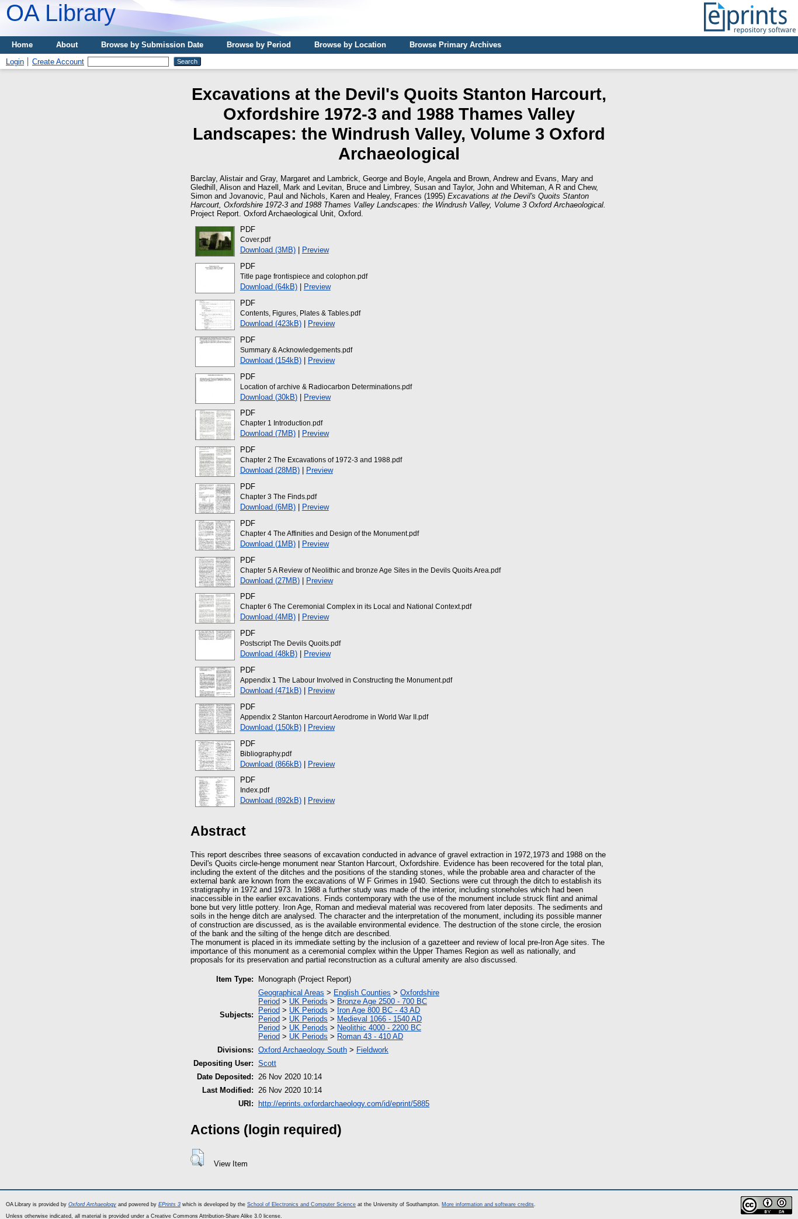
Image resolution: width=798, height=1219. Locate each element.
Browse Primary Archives (455, 44)
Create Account (58, 61)
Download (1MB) (268, 543)
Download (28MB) (270, 470)
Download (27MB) (270, 580)
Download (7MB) (268, 433)
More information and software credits (488, 1204)
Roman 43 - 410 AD (370, 1036)
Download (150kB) (270, 727)
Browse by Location (350, 44)
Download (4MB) (268, 616)
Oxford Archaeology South (302, 1049)
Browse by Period (259, 44)
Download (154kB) (270, 360)
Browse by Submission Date (152, 44)
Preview (315, 249)
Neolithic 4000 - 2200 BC (379, 1027)
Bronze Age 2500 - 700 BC (382, 1001)
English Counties (362, 992)
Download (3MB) (268, 249)
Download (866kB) (270, 764)
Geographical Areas (291, 992)
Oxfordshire (419, 992)
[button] (197, 1157)
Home (22, 44)
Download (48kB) (268, 653)
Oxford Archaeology (92, 1204)
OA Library (61, 13)
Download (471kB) (270, 690)
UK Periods (308, 1001)
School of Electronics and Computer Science (301, 1204)
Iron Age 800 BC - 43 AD (378, 1010)
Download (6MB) (268, 507)
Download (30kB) (268, 397)
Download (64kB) (268, 286)
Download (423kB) (270, 323)
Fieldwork (372, 1049)
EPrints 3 (169, 1204)
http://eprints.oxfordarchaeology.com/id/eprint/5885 (343, 1103)
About (67, 44)
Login (15, 61)
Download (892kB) (270, 800)
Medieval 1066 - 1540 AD (379, 1018)
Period (269, 1001)
